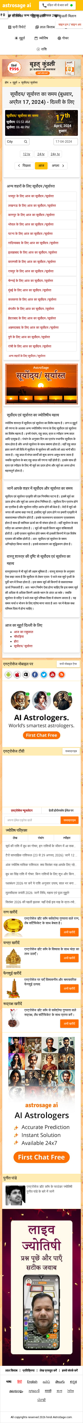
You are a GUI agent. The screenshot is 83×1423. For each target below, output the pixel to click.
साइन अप (76, 24)
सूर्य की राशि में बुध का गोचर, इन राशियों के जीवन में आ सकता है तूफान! (43, 846)
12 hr (26, 154)
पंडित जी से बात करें (56, 5)
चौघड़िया (19, 637)
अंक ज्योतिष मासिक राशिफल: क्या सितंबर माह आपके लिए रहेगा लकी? (43, 865)
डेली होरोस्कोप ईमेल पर (61, 810)
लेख (15, 838)
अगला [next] (56, 165)
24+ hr (55, 154)
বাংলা (59, 1391)
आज (41, 165)
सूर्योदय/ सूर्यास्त (23, 646)
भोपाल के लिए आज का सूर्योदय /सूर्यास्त (30, 224)
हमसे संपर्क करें (70, 1370)
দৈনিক (71, 1391)
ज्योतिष (41, 38)
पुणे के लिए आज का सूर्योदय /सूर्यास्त (29, 337)
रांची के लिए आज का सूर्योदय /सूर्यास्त (29, 346)
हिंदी (19, 1382)
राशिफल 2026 (50, 15)
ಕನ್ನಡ (73, 1382)
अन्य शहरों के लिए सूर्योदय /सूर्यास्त (27, 356)
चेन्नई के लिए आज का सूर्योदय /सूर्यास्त (30, 281)
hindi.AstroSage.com (59, 1417)
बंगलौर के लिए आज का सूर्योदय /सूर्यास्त (31, 309)
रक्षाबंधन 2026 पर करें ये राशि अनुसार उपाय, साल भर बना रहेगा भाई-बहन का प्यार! (43, 883)
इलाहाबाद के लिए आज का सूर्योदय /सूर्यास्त (32, 252)
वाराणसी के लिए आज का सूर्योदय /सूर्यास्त (32, 262)
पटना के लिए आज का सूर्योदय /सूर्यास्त (30, 234)
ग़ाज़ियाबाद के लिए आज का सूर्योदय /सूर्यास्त (33, 243)
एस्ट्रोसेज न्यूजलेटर (22, 810)
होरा (16, 641)
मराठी (48, 1391)
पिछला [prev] (27, 165)
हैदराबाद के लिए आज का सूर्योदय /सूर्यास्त (32, 318)
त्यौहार (66, 838)
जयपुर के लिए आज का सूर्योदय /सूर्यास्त (31, 196)
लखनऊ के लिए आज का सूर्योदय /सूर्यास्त (32, 206)
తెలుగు (60, 1382)
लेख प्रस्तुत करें (49, 1370)
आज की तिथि (13, 15)
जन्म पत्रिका (31, 15)
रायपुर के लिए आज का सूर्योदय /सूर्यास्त (30, 271)
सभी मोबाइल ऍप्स (68, 664)
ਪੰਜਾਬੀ (41, 1400)
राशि (41, 49)
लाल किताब (11, 1370)
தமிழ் (46, 1382)
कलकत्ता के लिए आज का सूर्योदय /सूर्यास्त (32, 300)
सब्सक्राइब (71, 751)
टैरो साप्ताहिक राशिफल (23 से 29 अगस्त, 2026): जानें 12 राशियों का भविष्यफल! (43, 855)
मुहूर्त (19, 38)
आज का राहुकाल (23, 632)
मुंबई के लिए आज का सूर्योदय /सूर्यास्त (29, 290)
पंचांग (41, 838)
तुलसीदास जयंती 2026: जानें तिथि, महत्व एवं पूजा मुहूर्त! (37, 893)
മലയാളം (16, 1391)
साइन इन (63, 24)
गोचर (63, 38)
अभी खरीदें (69, 932)
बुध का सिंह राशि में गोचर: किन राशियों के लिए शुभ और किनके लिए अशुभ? (43, 874)
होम (6, 82)
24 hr (41, 154)
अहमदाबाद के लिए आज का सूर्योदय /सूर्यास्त (33, 328)
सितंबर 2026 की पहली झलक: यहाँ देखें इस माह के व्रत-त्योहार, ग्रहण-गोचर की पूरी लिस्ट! (43, 902)
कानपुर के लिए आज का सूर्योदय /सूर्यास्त (31, 215)
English (32, 1382)
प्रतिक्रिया (29, 1370)
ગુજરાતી (34, 1391)
